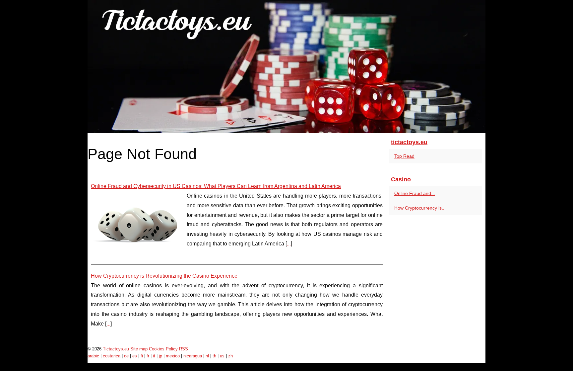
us (222, 355)
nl (207, 355)
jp (160, 355)
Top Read (404, 156)
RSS (183, 348)
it (154, 355)
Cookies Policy (163, 348)
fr (148, 355)
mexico (173, 355)
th (214, 355)
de (126, 355)
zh (230, 355)
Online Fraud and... (414, 193)
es (134, 355)
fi (142, 355)
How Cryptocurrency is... (420, 208)
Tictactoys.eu (116, 348)
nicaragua (192, 355)
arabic (93, 355)
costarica (111, 355)
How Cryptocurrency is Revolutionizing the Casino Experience (164, 276)
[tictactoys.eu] (286, 66)
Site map (139, 348)
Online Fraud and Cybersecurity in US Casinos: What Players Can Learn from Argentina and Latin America (216, 186)
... (289, 243)
